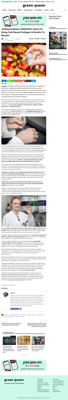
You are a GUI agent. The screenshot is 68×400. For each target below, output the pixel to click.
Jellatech (4, 86)
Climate (4, 10)
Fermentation (38, 10)
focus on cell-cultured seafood (15, 279)
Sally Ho (12, 293)
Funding (46, 10)
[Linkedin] (4, 81)
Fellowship (25, 1)
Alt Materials (37, 38)
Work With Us (56, 379)
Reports (15, 1)
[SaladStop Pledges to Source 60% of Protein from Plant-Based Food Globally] (23, 340)
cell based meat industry (40, 314)
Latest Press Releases (58, 383)
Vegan (19, 336)
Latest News (40, 379)
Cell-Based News (6, 336)
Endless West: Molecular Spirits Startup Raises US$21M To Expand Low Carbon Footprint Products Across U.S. (36, 325)
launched (12, 150)
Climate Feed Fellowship (43, 389)
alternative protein (23, 314)
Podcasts (20, 1)
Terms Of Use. (48, 397)
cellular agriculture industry (20, 316)
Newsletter (31, 1)
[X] (28, 81)
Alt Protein (31, 38)
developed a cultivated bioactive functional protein (14, 274)
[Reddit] (18, 81)
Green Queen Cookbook (43, 391)
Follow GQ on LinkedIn (42, 383)
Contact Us (55, 389)
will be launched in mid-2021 (28, 270)
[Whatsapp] (8, 81)
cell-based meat (4, 316)
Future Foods (43, 38)
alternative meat (6, 314)
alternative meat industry (14, 314)
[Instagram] (23, 81)
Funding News (34, 336)
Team (54, 388)
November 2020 (39, 150)
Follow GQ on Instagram (43, 384)
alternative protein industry (31, 314)
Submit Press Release (40, 1)
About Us (48, 1)
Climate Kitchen (56, 391)
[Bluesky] (33, 81)
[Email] (13, 81)
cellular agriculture (11, 316)
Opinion (19, 10)
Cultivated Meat (28, 10)
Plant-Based (11, 10)
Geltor (12, 263)
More (52, 1)
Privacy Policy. (42, 397)
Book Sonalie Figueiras (58, 384)
